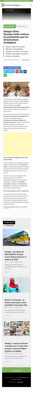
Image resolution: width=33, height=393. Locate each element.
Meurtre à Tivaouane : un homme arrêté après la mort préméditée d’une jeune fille (16, 302)
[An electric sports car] (16, 238)
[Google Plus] (17, 71)
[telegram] (25, 71)
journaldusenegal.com (23, 377)
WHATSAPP (6, 208)
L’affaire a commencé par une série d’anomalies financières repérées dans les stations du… (15, 266)
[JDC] (12, 5)
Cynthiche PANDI (14, 60)
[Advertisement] (17, 144)
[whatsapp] (5, 75)
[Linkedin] (21, 71)
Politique (9, 10)
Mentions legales (16, 370)
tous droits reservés (16, 379)
